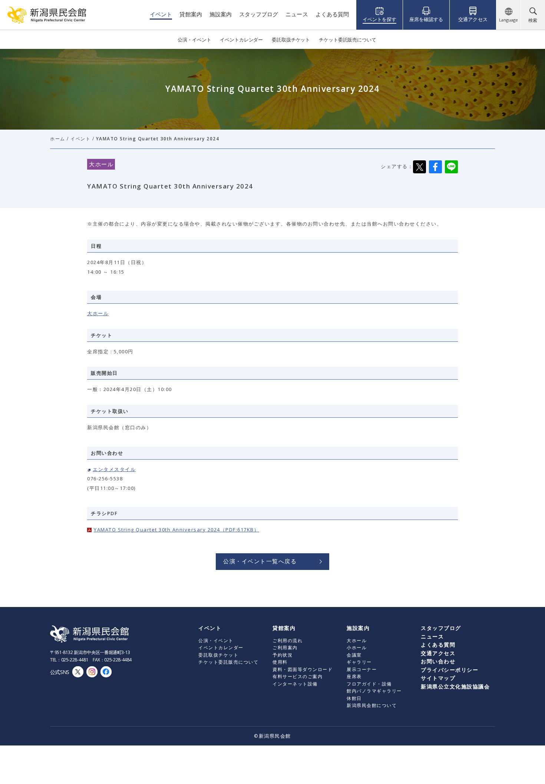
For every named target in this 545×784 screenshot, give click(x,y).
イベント (80, 139)
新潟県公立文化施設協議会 (455, 686)
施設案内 (358, 627)
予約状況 (282, 655)
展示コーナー (362, 669)
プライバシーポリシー (449, 669)
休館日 (354, 698)
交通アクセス (438, 653)
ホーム (57, 139)
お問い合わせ (438, 661)
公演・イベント (216, 640)
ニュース (432, 636)
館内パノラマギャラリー (374, 691)
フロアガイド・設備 (369, 684)
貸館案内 (283, 627)
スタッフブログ (441, 627)
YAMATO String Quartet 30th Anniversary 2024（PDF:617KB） (176, 529)
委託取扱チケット (218, 655)
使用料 (280, 662)
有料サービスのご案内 (297, 676)
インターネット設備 (295, 684)
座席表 (354, 676)
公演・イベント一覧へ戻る (260, 561)
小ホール (357, 647)
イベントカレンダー (221, 647)
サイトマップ (438, 677)
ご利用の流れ (287, 640)
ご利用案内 (285, 647)
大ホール (98, 313)
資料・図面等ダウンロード (302, 669)
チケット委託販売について (228, 662)
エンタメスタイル (114, 469)
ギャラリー (359, 662)
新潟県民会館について (372, 705)
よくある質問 (438, 644)
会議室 (354, 655)
